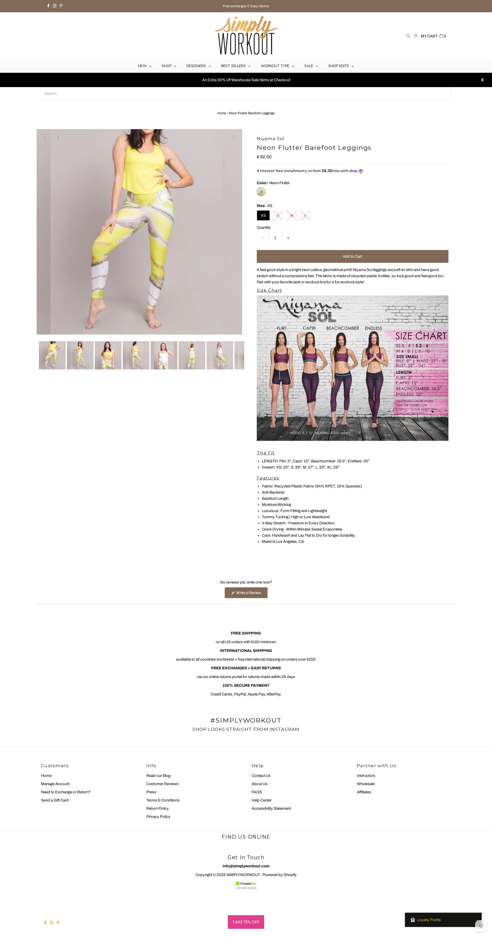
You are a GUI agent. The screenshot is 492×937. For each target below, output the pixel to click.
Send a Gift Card (55, 800)
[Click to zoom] (234, 137)
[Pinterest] (61, 6)
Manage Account (55, 784)
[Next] (57, 137)
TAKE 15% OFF (246, 922)
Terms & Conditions (163, 800)
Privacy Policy (158, 817)
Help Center (262, 800)
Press (151, 792)
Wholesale (366, 784)
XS (263, 215)
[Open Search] (408, 36)
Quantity (264, 227)
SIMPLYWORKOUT (243, 875)
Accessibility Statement (271, 808)
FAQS (257, 792)
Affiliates (364, 792)
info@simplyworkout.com (246, 866)
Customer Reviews (162, 784)
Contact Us (261, 776)
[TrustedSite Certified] (246, 885)
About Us (260, 784)
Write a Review (251, 594)
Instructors (366, 776)
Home (221, 113)
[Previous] (44, 137)
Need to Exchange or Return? (66, 792)
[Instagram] (55, 6)
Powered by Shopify (279, 875)
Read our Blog (158, 776)
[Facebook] (48, 6)
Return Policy (157, 808)
